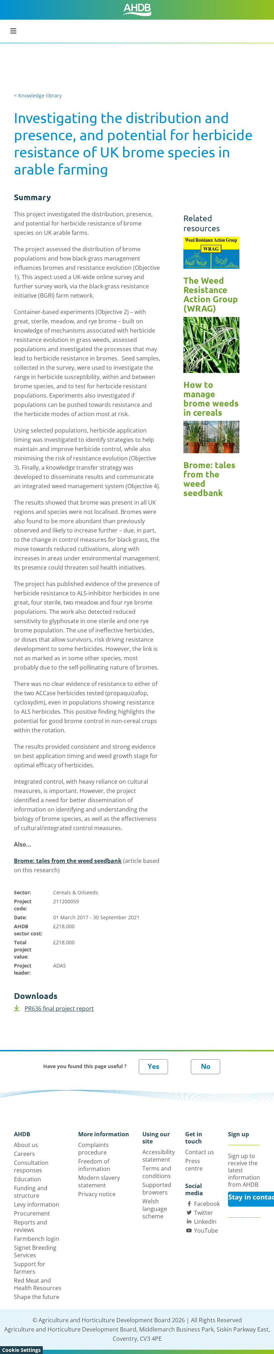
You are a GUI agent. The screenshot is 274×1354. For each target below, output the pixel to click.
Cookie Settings (21, 1350)
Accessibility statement (158, 1155)
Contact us (199, 1152)
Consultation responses (31, 1166)
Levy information (36, 1204)
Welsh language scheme (154, 1208)
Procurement (32, 1213)
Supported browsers (156, 1188)
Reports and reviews (30, 1226)
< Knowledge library (38, 95)
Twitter (203, 1213)
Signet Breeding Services (35, 1251)
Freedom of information (94, 1165)
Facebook (207, 1204)
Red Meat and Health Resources (37, 1284)
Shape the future (36, 1297)
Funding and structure (30, 1191)
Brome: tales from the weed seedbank (68, 861)
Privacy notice (97, 1194)
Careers (24, 1154)
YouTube (206, 1230)
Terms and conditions (156, 1172)
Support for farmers (29, 1267)
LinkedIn (205, 1222)
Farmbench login (36, 1239)
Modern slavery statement (99, 1181)
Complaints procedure (93, 1148)
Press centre (194, 1164)
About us (26, 1145)
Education (27, 1179)
